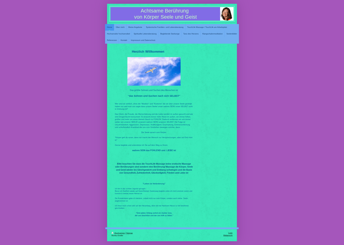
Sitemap (129, 233)
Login (230, 233)
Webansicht (227, 235)
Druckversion (119, 233)
